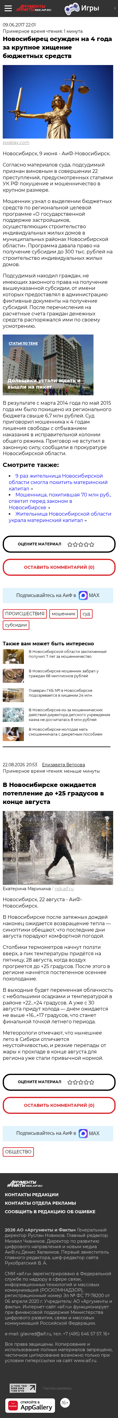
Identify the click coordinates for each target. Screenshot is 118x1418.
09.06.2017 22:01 (19, 25)
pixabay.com (16, 142)
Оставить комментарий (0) (59, 567)
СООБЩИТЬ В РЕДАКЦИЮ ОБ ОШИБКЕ (50, 1211)
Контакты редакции (32, 1194)
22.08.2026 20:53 (20, 764)
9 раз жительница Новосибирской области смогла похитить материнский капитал (58, 482)
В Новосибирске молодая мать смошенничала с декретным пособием (65, 731)
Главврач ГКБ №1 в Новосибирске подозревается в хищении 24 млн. (61, 693)
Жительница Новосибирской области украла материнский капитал (60, 517)
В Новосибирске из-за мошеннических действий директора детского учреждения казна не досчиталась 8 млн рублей (69, 715)
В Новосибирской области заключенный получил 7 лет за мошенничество (68, 654)
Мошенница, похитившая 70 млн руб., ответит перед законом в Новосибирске (60, 501)
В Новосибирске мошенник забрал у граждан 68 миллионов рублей (64, 673)
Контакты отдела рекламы (40, 1203)
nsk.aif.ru (64, 888)
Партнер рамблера (57, 1388)
